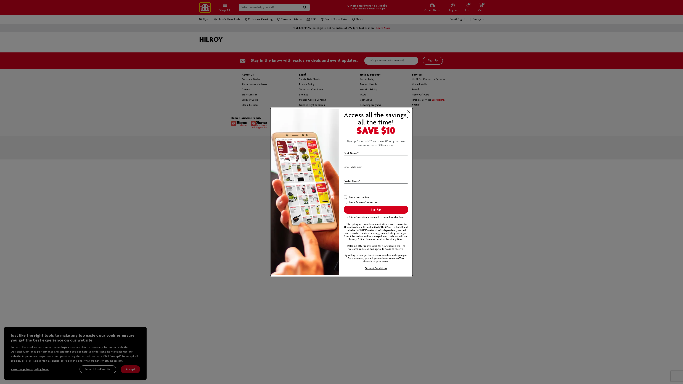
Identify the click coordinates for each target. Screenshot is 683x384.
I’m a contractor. (359, 197)
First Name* (351, 153)
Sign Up (376, 210)
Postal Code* (352, 181)
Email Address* (353, 167)
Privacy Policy (356, 239)
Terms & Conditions (376, 268)
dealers (365, 233)
